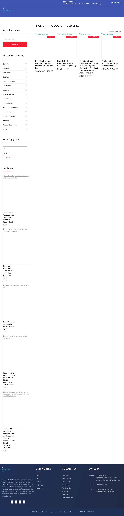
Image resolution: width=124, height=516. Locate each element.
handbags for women (11, 107)
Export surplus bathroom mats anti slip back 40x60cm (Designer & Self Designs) (9, 379)
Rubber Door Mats (10, 125)
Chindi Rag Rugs (9, 81)
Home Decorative (9, 116)
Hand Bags (7, 99)
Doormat (6, 90)
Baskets (6, 64)
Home (40, 25)
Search (15, 44)
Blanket (6, 77)
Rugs (5, 129)
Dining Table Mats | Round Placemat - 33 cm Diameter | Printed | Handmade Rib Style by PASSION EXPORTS (9, 438)
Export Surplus (8, 94)
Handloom (7, 112)
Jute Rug (6, 120)
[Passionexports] (19, 12)
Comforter (7, 86)
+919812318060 (115, 3)
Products (55, 25)
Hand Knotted (8, 103)
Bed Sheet (6, 73)
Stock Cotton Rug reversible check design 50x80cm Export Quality (8, 217)
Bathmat (6, 68)
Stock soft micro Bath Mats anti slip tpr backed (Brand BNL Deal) (8, 272)
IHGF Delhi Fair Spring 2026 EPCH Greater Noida (9, 325)
